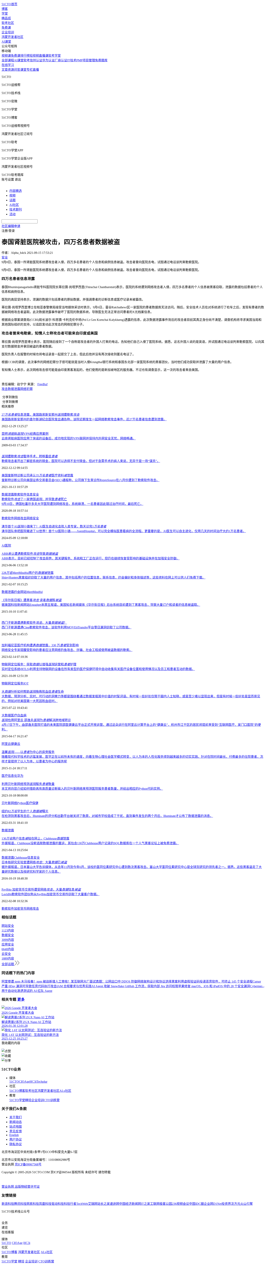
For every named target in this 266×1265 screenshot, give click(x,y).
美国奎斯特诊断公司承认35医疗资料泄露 (37, 475)
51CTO (14, 1081)
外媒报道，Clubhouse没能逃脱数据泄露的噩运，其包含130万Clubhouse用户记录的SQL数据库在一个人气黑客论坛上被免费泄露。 (90, 843)
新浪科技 (8, 1203)
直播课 (43, 55)
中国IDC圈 (196, 1203)
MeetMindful (34, 592)
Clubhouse (20, 857)
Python (21, 803)
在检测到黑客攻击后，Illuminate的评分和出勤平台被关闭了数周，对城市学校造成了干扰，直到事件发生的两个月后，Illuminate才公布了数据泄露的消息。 (107, 816)
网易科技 (32, 1203)
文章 (5, 69)
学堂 (5, 13)
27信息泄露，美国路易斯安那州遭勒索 (40, 414)
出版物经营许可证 (27, 1186)
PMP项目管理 (85, 60)
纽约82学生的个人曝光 (25, 811)
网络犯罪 (26, 389)
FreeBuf (42, 384)
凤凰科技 (45, 1203)
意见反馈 (15, 1131)
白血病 (21, 715)
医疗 (14, 715)
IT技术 (71, 60)
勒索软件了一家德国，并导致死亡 (34, 499)
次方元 (235, 1203)
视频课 (6, 55)
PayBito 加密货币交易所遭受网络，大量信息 (41, 889)
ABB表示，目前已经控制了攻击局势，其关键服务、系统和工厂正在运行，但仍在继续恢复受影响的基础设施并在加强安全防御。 (91, 558)
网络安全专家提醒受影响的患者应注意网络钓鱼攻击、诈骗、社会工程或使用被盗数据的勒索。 (67, 650)
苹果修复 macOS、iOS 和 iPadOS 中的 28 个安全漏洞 (214, 986)
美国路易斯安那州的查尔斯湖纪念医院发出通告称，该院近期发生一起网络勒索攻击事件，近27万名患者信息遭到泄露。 (84, 419)
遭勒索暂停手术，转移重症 (30, 456)
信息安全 (32, 494)
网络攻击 (20, 518)
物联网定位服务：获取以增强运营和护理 (39, 664)
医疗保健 (32, 803)
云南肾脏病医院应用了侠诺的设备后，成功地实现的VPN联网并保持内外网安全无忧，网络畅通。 (69, 438)
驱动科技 (57, 1203)
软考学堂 (54, 55)
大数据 (6, 715)
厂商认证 (61, 60)
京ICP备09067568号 (28, 1164)
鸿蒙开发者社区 (12, 37)
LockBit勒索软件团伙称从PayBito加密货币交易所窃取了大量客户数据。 (51, 894)
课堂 (23, 69)
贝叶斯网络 (9, 803)
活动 (12, 214)
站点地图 (15, 1126)
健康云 (15, 743)
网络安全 (32, 518)
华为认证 (48, 60)
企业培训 (8, 32)
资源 (11, 69)
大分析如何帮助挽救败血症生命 (33, 691)
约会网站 (20, 592)
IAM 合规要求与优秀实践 (74, 986)
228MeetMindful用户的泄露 (28, 572)
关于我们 (15, 1117)
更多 (21, 999)
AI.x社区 (65, 1090)
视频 (12, 195)
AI (3, 545)
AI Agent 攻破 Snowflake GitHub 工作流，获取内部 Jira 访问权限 (135, 986)
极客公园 (165, 1203)
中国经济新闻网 (130, 1203)
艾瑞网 (92, 1203)
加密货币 (20, 908)
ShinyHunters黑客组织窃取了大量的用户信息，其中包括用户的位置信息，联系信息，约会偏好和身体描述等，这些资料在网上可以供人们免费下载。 (103, 577)
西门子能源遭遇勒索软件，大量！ (34, 622)
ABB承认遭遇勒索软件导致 (30, 553)
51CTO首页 (9, 4)
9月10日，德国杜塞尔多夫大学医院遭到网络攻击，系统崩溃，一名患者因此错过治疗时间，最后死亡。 (72, 503)
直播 (36, 69)
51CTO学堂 (17, 1100)
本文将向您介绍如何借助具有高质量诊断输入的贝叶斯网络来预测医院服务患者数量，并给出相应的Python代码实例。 (82, 788)
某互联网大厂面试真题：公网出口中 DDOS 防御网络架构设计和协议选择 (121, 981)
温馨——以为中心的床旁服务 (28, 752)
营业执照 (8, 1186)
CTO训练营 (52, 1100)
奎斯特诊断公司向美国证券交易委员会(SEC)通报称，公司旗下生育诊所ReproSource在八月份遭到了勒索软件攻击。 (80, 480)
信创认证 (36, 60)
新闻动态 (15, 1122)
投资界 (226, 1203)
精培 (28, 1100)
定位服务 (17, 683)
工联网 (154, 1203)
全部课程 (8, 60)
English (14, 1135)
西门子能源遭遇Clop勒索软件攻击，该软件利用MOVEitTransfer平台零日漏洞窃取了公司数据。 (66, 627)
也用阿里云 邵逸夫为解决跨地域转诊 (36, 720)
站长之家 (103, 1203)
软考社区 (8, 23)
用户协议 (15, 1139)
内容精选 (15, 190)
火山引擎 (246, 1203)
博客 (5, 9)
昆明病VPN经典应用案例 (25, 433)
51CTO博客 (17, 1090)
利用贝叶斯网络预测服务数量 (28, 784)
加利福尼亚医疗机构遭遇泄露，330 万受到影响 (40, 645)
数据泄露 (14, 389)
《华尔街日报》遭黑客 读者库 (32, 600)
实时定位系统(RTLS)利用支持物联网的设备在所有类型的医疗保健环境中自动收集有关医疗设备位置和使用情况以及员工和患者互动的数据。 (98, 669)
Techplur (41, 1081)
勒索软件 (20, 494)
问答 (17, 69)
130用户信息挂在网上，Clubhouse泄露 (35, 838)
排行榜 (25, 55)
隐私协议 (15, 1144)
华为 (20, 775)
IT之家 (145, 1203)
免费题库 (101, 60)
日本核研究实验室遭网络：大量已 (34, 862)
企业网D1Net (213, 1203)
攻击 (5, 389)
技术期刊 (15, 209)
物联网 (6, 683)
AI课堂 (6, 41)
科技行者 (70, 1203)
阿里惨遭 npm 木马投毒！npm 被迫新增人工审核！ (36, 981)
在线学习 (8, 65)
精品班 (6, 18)
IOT (26, 683)
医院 (8, 545)
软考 (27, 60)
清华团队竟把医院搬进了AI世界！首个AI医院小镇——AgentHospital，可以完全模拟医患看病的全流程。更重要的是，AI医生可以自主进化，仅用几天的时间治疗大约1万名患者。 (124, 531)
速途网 (114, 1203)
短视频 (34, 55)
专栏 (29, 69)
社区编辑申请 (11, 226)
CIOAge (24, 1081)
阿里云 (6, 743)
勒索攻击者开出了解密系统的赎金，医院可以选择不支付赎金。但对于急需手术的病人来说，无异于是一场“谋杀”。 (81, 461)
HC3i (33, 1081)
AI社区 (14, 204)
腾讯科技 (20, 1203)
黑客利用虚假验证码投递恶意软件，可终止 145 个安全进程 (212, 981)
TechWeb (82, 1203)
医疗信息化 (9, 775)
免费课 (6, 27)
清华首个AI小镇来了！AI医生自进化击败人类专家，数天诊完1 (54, 526)
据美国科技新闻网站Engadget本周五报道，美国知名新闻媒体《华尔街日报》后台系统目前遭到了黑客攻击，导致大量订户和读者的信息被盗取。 (101, 604)
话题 (12, 200)
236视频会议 (180, 1203)
